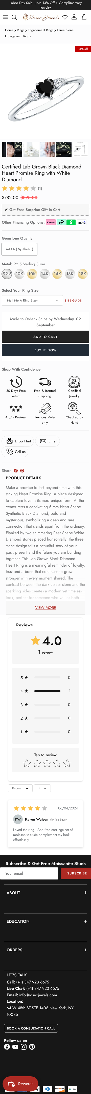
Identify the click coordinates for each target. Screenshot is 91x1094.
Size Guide (73, 300)
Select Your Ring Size (20, 290)
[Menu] (5, 17)
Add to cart (45, 336)
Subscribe (77, 873)
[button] (65, 17)
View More (45, 607)
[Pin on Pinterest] (22, 471)
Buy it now (45, 350)
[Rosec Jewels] (41, 17)
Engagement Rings (40, 30)
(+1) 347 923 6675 (32, 982)
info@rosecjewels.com (38, 995)
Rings (20, 30)
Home (9, 30)
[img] (19, 188)
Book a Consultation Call (31, 1028)
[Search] (16, 17)
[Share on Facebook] (16, 471)
